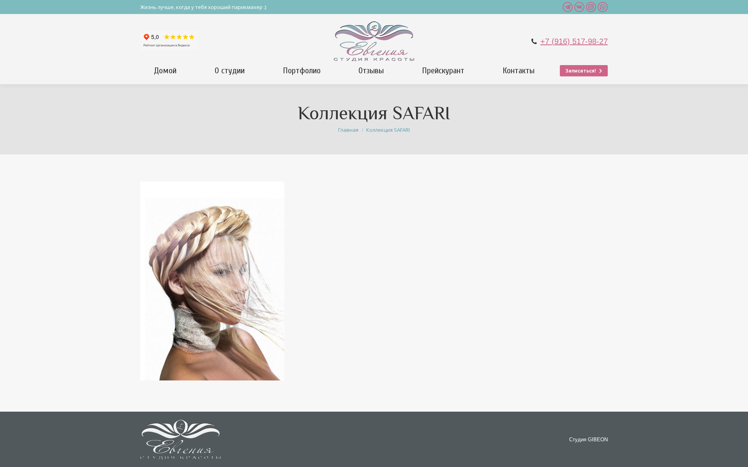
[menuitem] (165, 70)
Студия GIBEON (588, 439)
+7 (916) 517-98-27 (574, 41)
